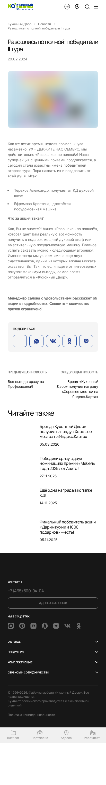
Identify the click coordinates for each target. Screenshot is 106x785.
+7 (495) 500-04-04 (26, 591)
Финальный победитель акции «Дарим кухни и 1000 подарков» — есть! (68, 527)
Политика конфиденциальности (31, 715)
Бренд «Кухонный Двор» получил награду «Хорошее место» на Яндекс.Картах (66, 431)
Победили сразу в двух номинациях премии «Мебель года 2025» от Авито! (67, 463)
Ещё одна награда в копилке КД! (66, 492)
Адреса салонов (53, 603)
